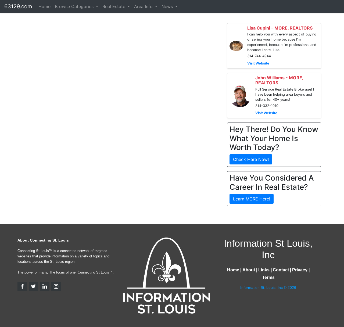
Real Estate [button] (114, 6)
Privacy (299, 270)
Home (44, 6)
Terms (268, 277)
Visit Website (258, 63)
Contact (281, 270)
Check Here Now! (251, 159)
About (248, 270)
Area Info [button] (144, 6)
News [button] (168, 6)
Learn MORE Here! (251, 199)
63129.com (18, 6)
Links (264, 270)
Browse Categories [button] (75, 6)
